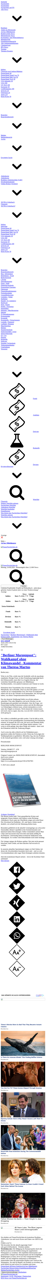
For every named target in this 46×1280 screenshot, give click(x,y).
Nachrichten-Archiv (12, 1270)
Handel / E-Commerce (8, 301)
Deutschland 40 (6, 73)
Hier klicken (5, 861)
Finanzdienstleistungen (8, 291)
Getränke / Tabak (7, 297)
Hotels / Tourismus (7, 306)
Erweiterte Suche (6, 158)
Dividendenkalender (8, 182)
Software (4, 341)
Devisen (36, 464)
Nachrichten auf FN (7, 7)
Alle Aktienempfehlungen (9, 43)
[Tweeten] (17, 894)
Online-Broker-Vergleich (9, 184)
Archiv (3, 139)
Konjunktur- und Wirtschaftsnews (12, 37)
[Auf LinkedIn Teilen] (17, 927)
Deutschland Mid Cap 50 (9, 77)
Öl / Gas (4, 335)
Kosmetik (4, 318)
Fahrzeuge (4, 289)
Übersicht (4, 204)
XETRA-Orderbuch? (8, 206)
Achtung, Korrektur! (8, 814)
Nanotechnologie (6, 330)
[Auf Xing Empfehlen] (17, 910)
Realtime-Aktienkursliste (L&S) (11, 180)
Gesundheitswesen (7, 295)
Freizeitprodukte (6, 293)
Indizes (3, 69)
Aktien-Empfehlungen (21, 1268)
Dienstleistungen (6, 281)
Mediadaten (22, 1272)
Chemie (3, 279)
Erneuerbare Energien (8, 287)
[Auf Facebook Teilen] (17, 877)
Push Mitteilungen (7, 639)
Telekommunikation (7, 345)
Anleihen (36, 415)
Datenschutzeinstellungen (10, 1272)
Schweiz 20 (5, 91)
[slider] (4, 648)
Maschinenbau (6, 326)
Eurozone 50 (5, 87)
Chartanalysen (5, 45)
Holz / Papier (5, 305)
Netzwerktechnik (6, 333)
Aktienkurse (5, 176)
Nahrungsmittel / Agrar (8, 332)
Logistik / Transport (7, 322)
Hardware (4, 303)
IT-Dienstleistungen (7, 314)
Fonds (35, 398)
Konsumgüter (5, 316)
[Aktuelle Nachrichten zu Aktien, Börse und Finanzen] (9, 547)
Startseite (4, 2)
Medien (3, 135)
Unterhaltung (5, 347)
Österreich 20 (5, 93)
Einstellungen (5, 511)
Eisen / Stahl (5, 283)
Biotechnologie (6, 278)
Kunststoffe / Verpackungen (10, 320)
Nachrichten (5, 4)
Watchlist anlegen (7, 515)
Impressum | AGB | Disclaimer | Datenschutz (16, 1276)
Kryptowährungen (7, 466)
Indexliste (4, 226)
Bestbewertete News (8, 34)
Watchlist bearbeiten (7, 509)
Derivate (36, 431)
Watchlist (36, 499)
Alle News (4, 9)
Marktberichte (5, 39)
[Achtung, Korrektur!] (21, 812)
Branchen (4, 115)
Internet (3, 312)
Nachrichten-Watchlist (8, 505)
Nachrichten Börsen (7, 1268)
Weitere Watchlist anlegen (9, 503)
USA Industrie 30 (7, 81)
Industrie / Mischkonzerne (9, 310)
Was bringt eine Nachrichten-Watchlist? (14, 513)
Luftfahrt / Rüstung (7, 324)
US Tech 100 (5, 85)
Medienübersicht (6, 137)
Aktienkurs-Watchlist (8, 507)
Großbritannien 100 (7, 89)
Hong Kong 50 (6, 96)
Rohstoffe (4, 339)
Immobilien (5, 308)
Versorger (4, 349)
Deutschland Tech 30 (8, 79)
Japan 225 (4, 94)
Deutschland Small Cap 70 (10, 75)
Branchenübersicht (7, 117)
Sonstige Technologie (8, 343)
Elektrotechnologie (7, 285)
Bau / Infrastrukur (7, 274)
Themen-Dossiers (7, 51)
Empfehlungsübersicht (8, 41)
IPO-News (4, 47)
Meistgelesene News (8, 36)
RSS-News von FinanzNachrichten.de (14, 1278)
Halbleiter (4, 299)
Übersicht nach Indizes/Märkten (11, 71)
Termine (3, 49)
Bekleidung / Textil (7, 276)
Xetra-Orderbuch (17, 1266)
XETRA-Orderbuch (8, 202)
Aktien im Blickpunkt (8, 30)
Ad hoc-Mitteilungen (8, 32)
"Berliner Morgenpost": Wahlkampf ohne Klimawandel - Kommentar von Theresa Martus (21, 661)
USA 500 (4, 83)
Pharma (3, 337)
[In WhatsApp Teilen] (17, 943)
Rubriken (4, 28)
